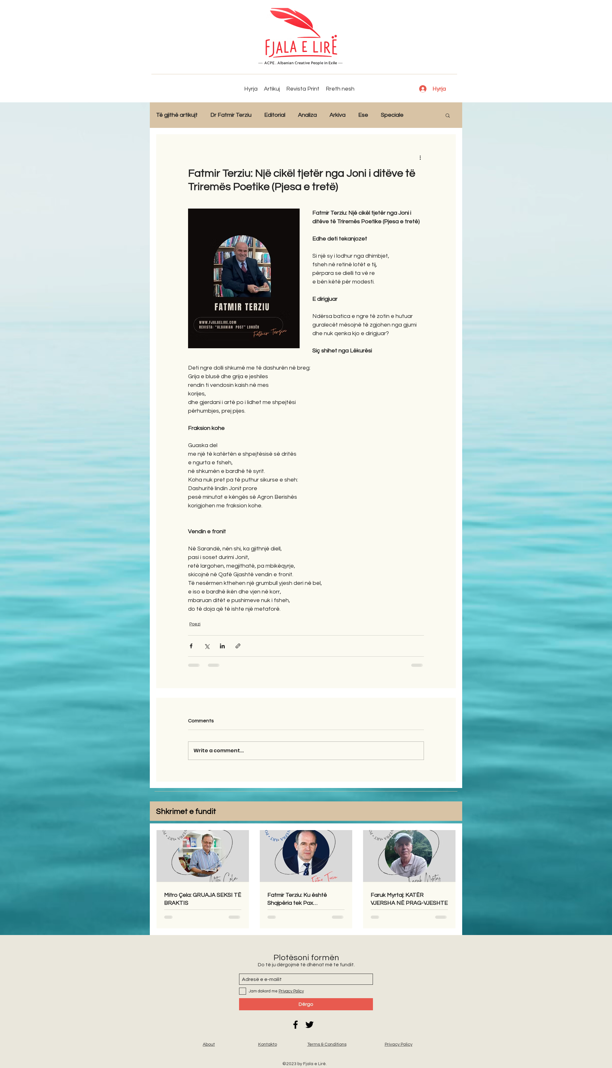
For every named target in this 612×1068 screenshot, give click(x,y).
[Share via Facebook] (191, 646)
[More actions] (420, 157)
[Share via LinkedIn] (222, 646)
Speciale (392, 115)
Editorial (274, 115)
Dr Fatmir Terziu (230, 115)
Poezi (194, 624)
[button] (448, 115)
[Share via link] (238, 646)
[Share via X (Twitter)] (207, 646)
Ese (363, 115)
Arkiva (338, 115)
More (423, 115)
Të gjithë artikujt (177, 115)
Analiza (307, 115)
